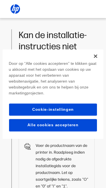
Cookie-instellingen (53, 109)
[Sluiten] (95, 56)
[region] (53, 94)
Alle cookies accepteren (52, 125)
